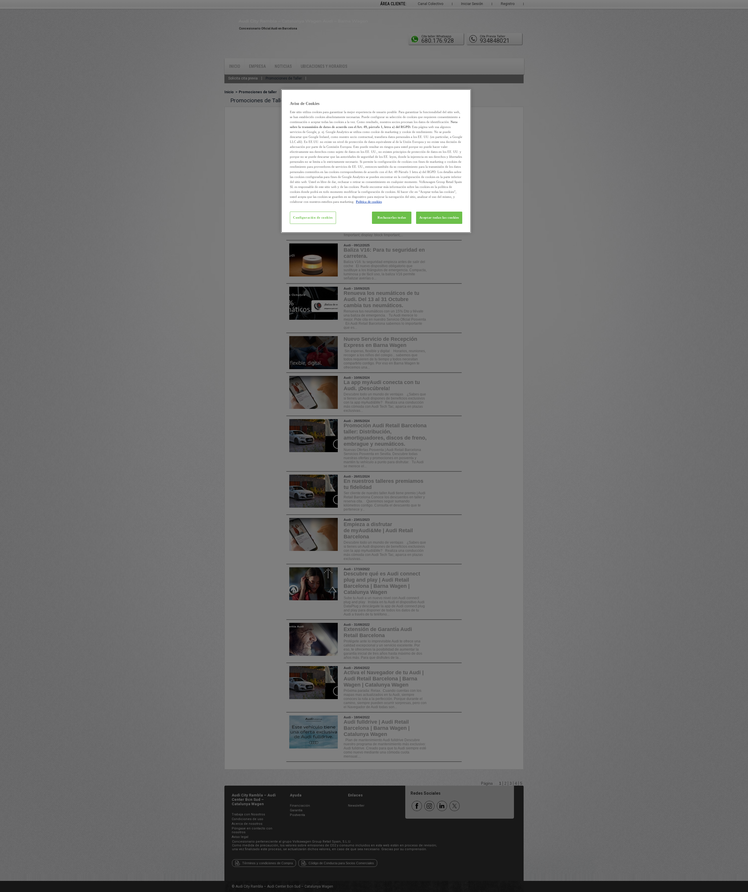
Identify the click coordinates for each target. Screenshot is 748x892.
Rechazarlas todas (392, 217)
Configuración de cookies (313, 217)
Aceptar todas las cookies (439, 217)
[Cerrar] (462, 96)
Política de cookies (369, 201)
